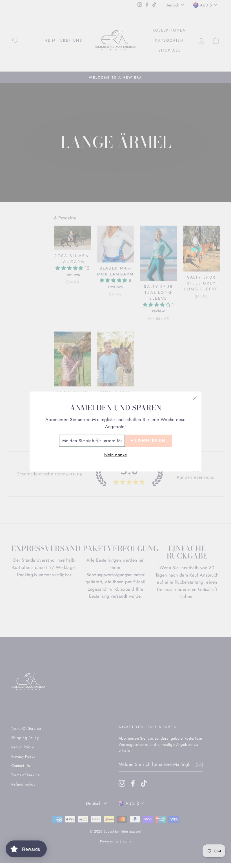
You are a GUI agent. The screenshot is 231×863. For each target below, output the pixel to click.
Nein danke (115, 454)
